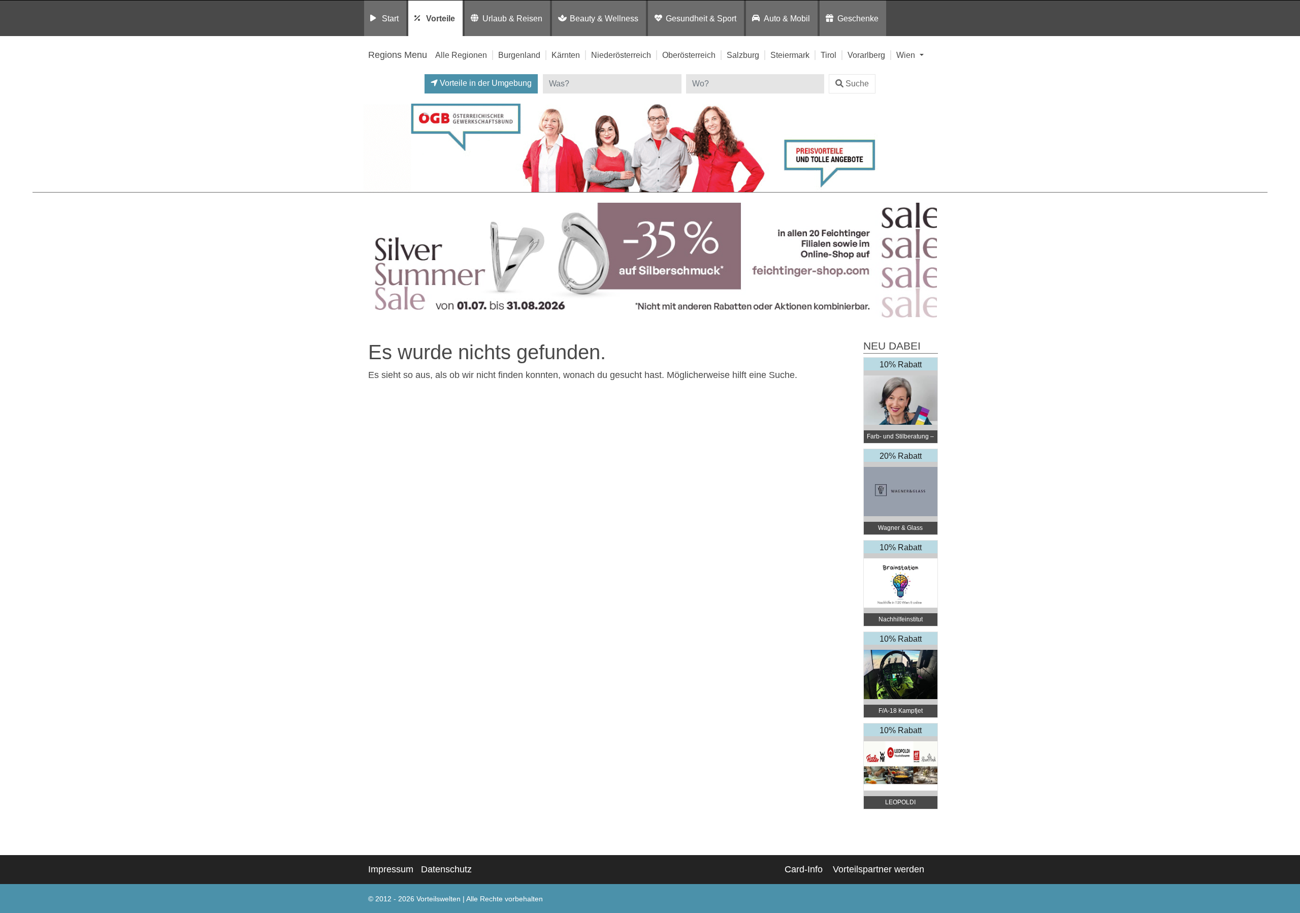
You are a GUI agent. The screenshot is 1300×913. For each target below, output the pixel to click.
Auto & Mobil (787, 18)
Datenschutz (446, 869)
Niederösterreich (621, 54)
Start (390, 18)
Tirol (828, 54)
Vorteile (440, 18)
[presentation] (372, 263)
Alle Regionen (461, 54)
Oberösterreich (689, 54)
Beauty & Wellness (604, 18)
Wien (906, 54)
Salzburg (743, 54)
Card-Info (804, 869)
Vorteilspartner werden (878, 869)
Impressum (390, 869)
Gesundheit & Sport (701, 18)
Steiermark (789, 54)
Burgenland (519, 54)
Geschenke (858, 18)
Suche (857, 83)
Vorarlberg (866, 54)
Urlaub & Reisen (512, 18)
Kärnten (565, 54)
